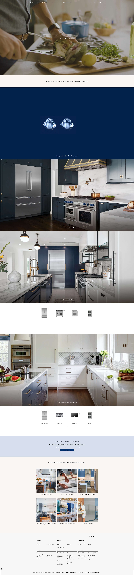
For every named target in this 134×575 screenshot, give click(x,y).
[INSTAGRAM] (89, 536)
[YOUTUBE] (93, 536)
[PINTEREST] (95, 536)
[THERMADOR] (67, 2)
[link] (102, 3)
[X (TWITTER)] (87, 536)
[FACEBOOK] (91, 536)
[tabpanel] (44, 314)
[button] (30, 2)
